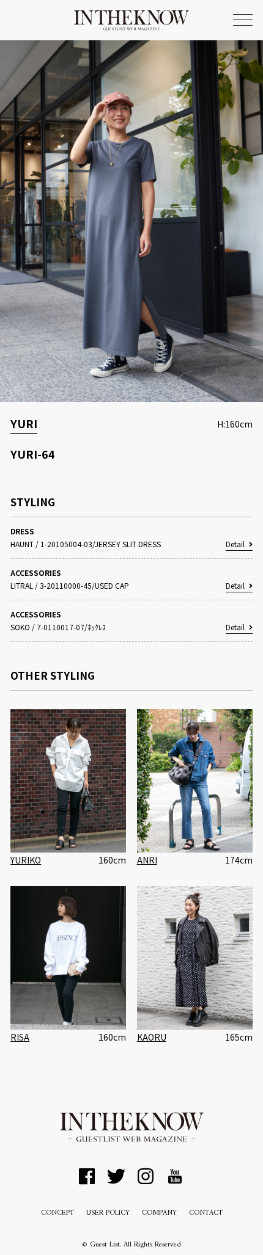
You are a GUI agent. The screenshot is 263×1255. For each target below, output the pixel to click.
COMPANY (159, 1213)
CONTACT (206, 1213)
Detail (235, 544)
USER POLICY (108, 1213)
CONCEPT (57, 1213)
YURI (23, 423)
